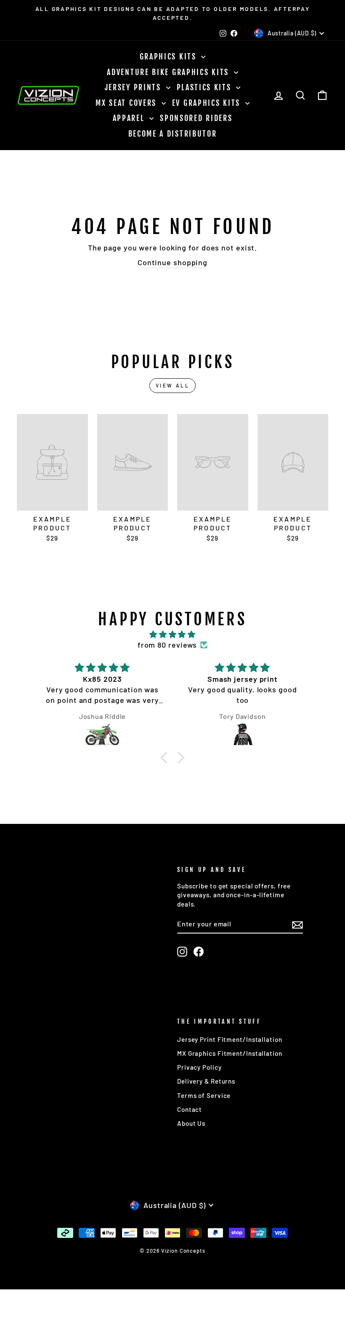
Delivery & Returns (206, 1081)
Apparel (130, 118)
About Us (191, 1123)
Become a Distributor (172, 133)
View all (173, 385)
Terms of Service (204, 1095)
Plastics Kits (205, 87)
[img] (172, 634)
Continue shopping (172, 262)
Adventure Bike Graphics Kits (169, 72)
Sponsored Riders (196, 118)
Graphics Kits (169, 56)
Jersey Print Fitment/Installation (229, 1039)
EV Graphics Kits (207, 103)
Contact (189, 1109)
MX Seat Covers (127, 103)
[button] (166, 757)
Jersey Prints (134, 87)
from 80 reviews (167, 644)
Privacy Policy (199, 1067)
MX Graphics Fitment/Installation (229, 1053)
